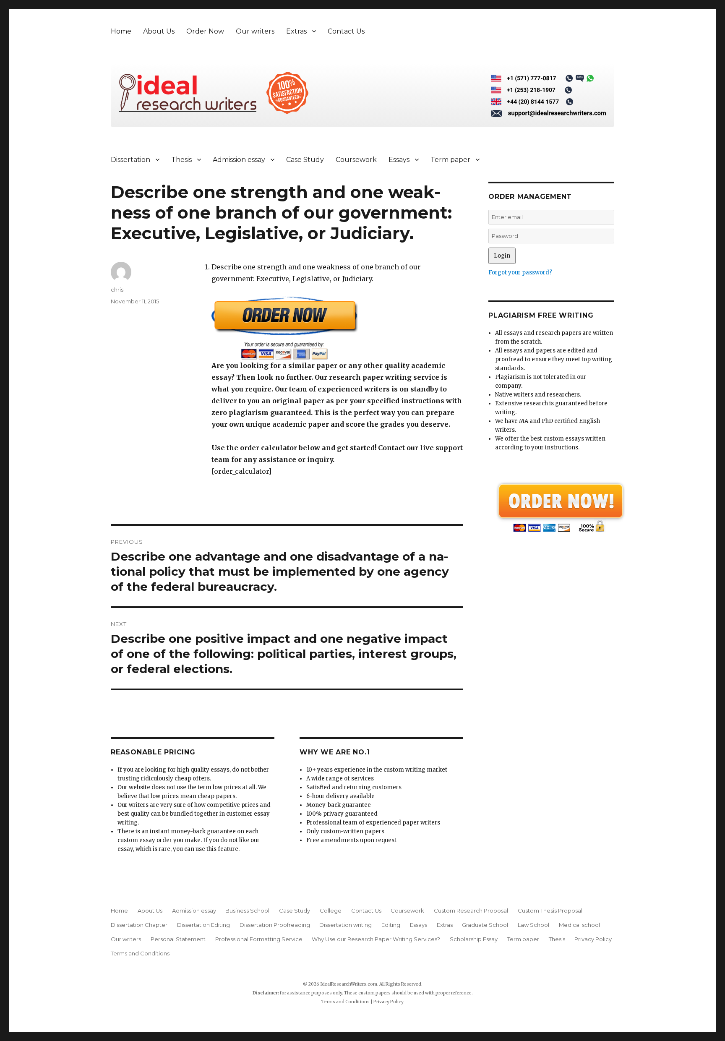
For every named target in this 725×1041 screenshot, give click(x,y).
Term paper (450, 160)
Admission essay (239, 160)
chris (117, 289)
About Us (159, 31)
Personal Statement (178, 939)
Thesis (181, 160)
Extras (296, 31)
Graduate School (485, 924)
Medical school (579, 924)
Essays (399, 160)
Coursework (356, 160)
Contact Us (346, 31)
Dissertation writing (345, 924)
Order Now (205, 31)
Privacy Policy (593, 939)
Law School (533, 924)
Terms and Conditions (140, 953)
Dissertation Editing (203, 924)
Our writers (255, 31)
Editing (390, 924)
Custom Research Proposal (471, 910)
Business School (247, 910)
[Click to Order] (337, 328)
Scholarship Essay (474, 939)
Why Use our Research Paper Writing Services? (376, 939)
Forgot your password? (520, 272)
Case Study (305, 160)
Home (121, 31)
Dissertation (130, 160)
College (331, 910)
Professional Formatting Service (259, 939)
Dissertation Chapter (139, 924)
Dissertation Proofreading (275, 924)
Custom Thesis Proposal (550, 910)
